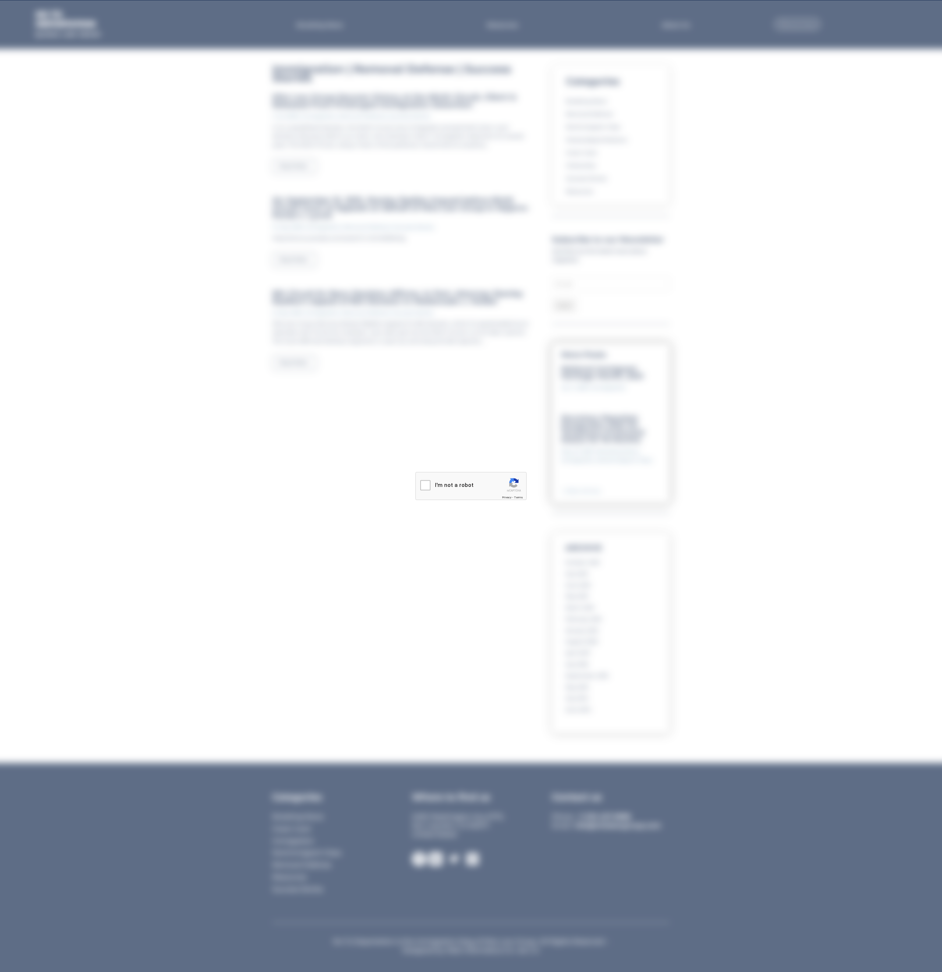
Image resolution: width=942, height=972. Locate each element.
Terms (518, 497)
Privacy (506, 497)
